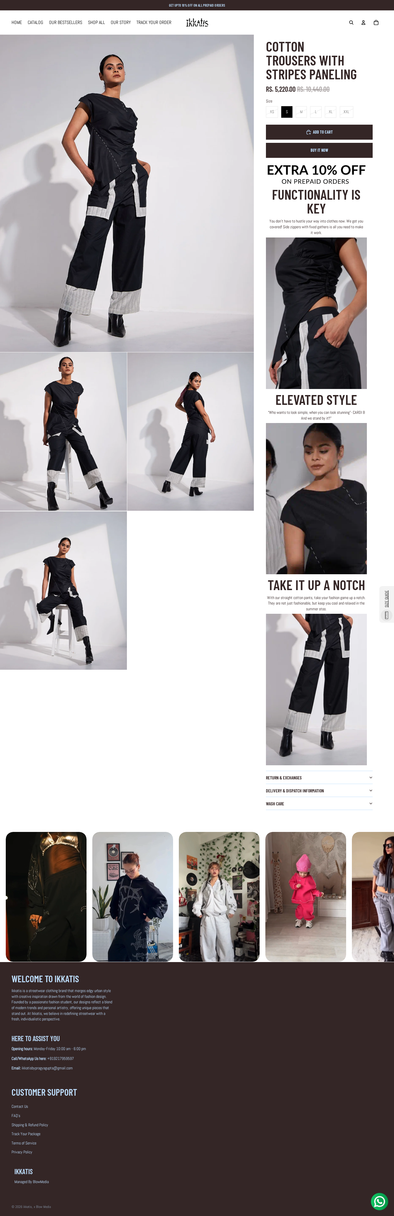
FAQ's (16, 1115)
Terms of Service (24, 1143)
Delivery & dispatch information (295, 790)
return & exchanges (284, 777)
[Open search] (351, 22)
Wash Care (275, 803)
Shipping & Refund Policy (30, 1124)
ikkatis (27, 1206)
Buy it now (319, 150)
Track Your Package (26, 1133)
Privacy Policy (22, 1152)
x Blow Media (42, 1206)
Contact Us (20, 1106)
